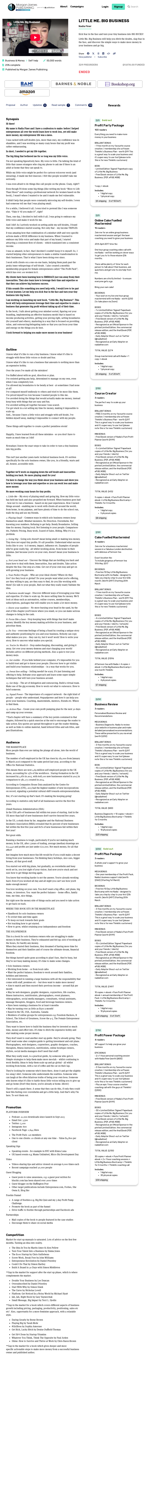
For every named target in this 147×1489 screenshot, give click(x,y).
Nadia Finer (85, 26)
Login (105, 6)
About (63, 6)
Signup (118, 6)
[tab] (11, 105)
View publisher (85, 57)
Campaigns (77, 6)
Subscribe (102, 57)
